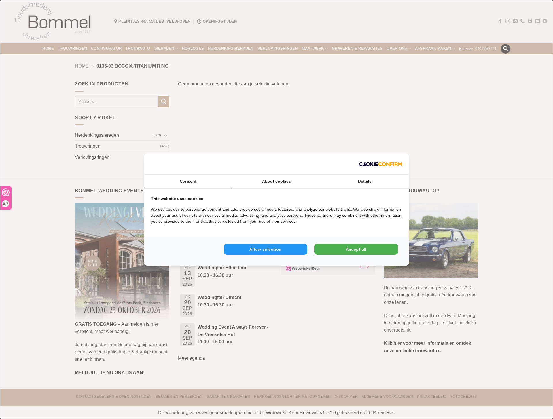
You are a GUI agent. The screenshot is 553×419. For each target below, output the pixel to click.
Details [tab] (365, 181)
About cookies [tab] (276, 181)
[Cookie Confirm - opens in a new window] (380, 163)
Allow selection (265, 249)
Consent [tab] (188, 181)
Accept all (356, 249)
